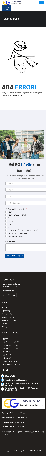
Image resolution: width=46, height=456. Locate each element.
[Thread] (25, 295)
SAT (9, 227)
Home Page (17, 95)
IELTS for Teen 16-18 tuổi (17, 215)
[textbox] (25, 203)
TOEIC (10, 221)
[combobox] (25, 203)
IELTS (10, 212)
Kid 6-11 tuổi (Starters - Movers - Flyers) (23, 230)
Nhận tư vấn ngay (15, 256)
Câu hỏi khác (10, 241)
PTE (9, 224)
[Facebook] (4, 295)
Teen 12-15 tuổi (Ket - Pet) (17, 233)
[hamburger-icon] (41, 2)
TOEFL (10, 218)
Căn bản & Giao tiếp (15, 236)
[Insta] (9, 295)
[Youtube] (14, 295)
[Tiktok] (20, 295)
